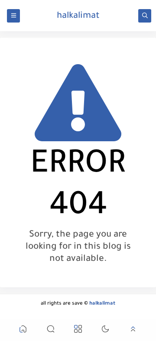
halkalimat (78, 16)
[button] (23, 330)
